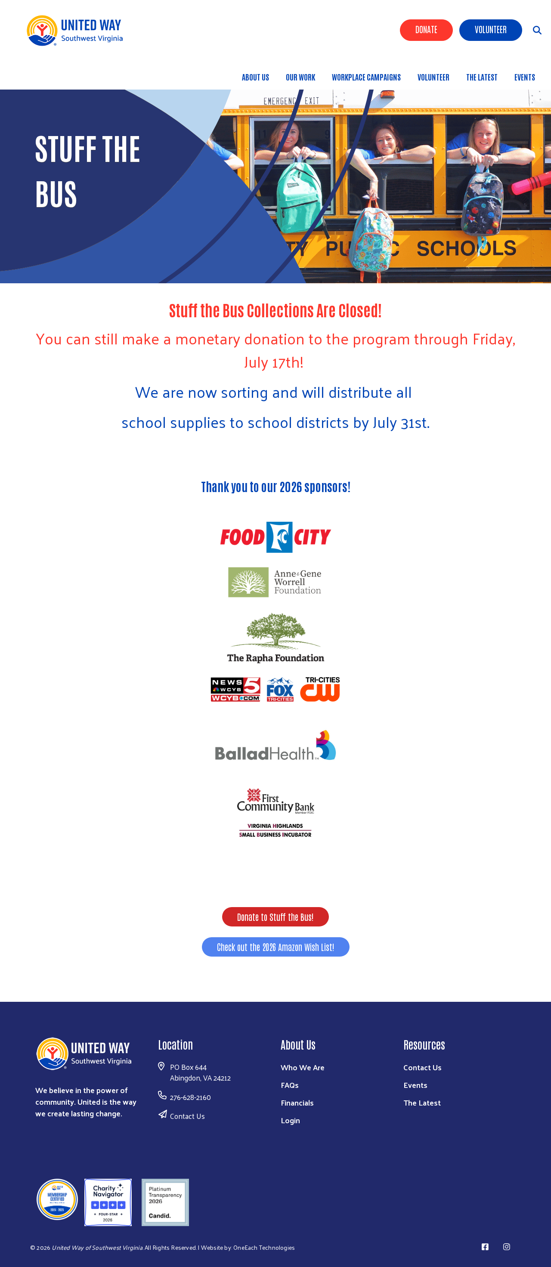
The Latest (482, 76)
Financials (297, 1102)
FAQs (290, 1084)
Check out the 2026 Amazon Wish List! (275, 946)
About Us (255, 76)
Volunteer (491, 28)
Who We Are (303, 1067)
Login (290, 1120)
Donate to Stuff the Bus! (275, 916)
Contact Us (187, 1115)
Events (524, 76)
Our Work (300, 76)
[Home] (77, 30)
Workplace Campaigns (366, 76)
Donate (426, 28)
